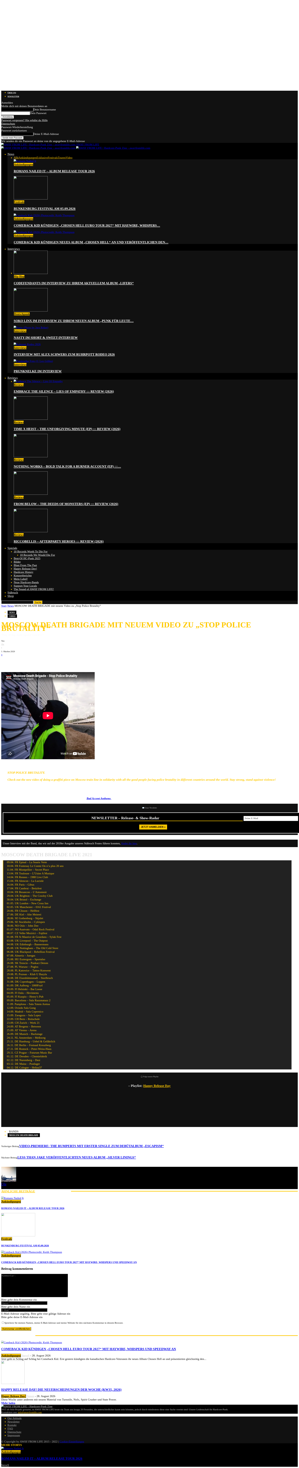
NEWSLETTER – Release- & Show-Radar (125, 818)
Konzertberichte (23, 575)
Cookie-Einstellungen (72, 1441)
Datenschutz (8, 123)
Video (69, 157)
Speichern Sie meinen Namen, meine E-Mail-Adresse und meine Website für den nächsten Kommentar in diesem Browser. (63, 1323)
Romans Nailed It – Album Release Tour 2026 (54, 171)
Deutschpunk (22, 314)
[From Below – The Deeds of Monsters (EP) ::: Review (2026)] (31, 493)
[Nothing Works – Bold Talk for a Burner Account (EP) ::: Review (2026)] (31, 456)
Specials (12, 548)
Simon (30, 1396)
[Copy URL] (43, 661)
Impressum (13, 1435)
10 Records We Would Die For (37, 554)
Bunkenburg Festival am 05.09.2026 (45, 208)
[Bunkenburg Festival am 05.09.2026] (31, 198)
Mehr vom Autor (53, 1191)
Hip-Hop (19, 276)
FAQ (10, 1428)
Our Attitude (14, 1418)
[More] (55, 661)
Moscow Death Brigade (23, 1135)
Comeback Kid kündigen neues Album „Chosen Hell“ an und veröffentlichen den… (91, 242)
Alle (16, 157)
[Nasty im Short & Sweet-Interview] (31, 327)
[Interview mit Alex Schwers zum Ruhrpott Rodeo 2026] (27, 344)
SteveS (25, 1355)
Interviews (13, 248)
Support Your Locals (25, 585)
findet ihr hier (129, 843)
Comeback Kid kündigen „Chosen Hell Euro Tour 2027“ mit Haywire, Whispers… (87, 225)
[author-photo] (8, 1180)
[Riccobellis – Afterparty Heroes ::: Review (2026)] (31, 531)
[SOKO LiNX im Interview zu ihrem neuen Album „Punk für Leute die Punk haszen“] (31, 310)
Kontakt (12, 1425)
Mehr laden (8, 1403)
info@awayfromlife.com (30, 1412)
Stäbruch (12, 592)
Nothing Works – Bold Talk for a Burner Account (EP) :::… (67, 466)
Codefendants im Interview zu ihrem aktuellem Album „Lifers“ (74, 283)
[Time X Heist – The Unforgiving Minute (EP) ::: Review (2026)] (31, 418)
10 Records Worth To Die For (30, 551)
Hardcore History (23, 572)
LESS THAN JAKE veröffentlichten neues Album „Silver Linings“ (76, 1157)
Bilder (17, 561)
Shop (10, 596)
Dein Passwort (38, 113)
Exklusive (42, 157)
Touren (62, 157)
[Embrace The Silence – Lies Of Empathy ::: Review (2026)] (38, 381)
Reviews (12, 377)
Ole (2, 644)
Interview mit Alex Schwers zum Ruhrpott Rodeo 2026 (64, 354)
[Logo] (38, 148)
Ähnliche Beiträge (18, 1191)
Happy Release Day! (25, 568)
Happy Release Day (157, 1086)
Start (4, 605)
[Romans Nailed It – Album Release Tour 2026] (25, 161)
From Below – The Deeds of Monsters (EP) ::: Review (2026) (66, 504)
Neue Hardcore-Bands (26, 582)
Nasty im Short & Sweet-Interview (46, 337)
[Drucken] (34, 661)
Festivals (53, 157)
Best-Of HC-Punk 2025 (27, 558)
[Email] (15, 661)
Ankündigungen (28, 157)
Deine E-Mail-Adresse (46, 134)
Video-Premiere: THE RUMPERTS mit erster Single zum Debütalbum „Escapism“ (91, 1146)
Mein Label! (21, 578)
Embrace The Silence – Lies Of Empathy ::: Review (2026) (64, 391)
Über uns (11, 93)
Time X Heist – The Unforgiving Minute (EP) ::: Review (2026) (67, 429)
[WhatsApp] (24, 661)
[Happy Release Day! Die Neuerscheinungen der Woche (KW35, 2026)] (13, 1383)
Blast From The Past (25, 565)
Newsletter (13, 96)
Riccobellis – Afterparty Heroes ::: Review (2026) (59, 541)
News (10, 154)
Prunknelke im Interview (38, 371)
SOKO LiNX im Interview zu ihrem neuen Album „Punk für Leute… (74, 321)
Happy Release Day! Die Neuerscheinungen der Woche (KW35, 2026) (61, 1389)
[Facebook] (6, 661)
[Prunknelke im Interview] (33, 361)
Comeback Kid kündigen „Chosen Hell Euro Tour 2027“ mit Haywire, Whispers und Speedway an (69, 1262)
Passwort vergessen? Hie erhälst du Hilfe (24, 120)
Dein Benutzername (44, 109)
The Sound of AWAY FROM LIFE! (34, 589)
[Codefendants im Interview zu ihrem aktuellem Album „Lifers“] (31, 273)
